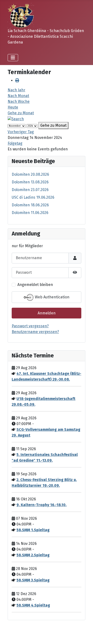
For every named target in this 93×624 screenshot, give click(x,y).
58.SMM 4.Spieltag (33, 605)
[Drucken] (17, 80)
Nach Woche (19, 101)
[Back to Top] (84, 615)
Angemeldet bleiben (35, 284)
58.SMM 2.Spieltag (33, 555)
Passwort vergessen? (30, 326)
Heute (13, 107)
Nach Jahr (16, 90)
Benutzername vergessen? (35, 331)
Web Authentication (51, 297)
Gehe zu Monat (21, 113)
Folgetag (15, 143)
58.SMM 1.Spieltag (33, 530)
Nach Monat (18, 95)
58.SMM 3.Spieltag (33, 580)
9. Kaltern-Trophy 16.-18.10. (41, 505)
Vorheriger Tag (21, 132)
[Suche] (16, 118)
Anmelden (47, 313)
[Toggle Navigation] (13, 57)
